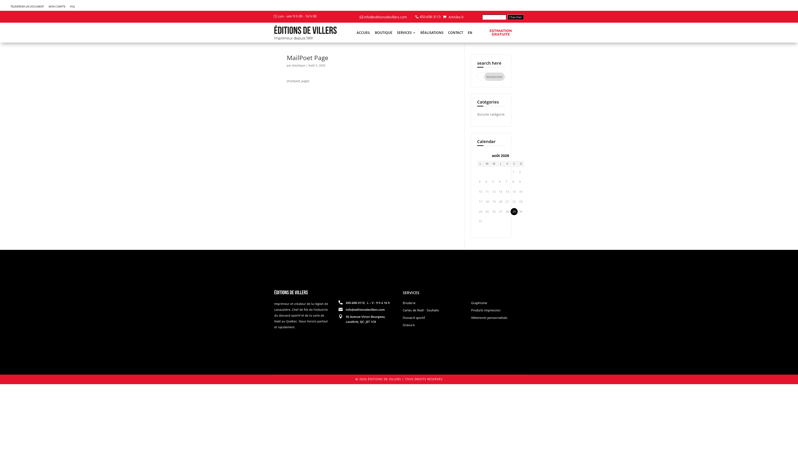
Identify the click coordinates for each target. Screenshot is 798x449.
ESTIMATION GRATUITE (501, 32)
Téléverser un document (27, 6)
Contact (455, 32)
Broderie (409, 303)
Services (404, 32)
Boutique (383, 32)
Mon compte (57, 6)
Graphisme (479, 303)
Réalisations (431, 32)
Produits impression (485, 310)
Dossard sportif (414, 318)
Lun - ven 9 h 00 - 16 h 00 (297, 16)
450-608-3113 (430, 17)
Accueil (363, 32)
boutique (298, 65)
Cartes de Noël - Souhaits (421, 310)
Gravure (409, 325)
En (470, 32)
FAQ (72, 6)
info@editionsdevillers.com (385, 17)
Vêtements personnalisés (489, 318)
